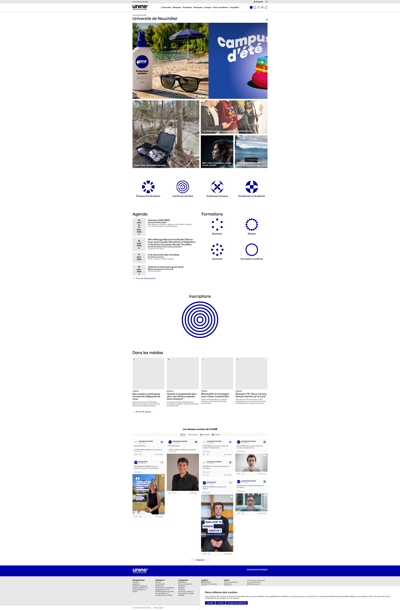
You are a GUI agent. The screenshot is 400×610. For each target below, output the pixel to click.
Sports (203, 586)
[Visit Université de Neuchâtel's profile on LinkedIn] (170, 442)
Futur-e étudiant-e (220, 7)
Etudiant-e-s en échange (199, 316)
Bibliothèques (206, 582)
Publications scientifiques (164, 588)
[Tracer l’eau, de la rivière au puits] (165, 134)
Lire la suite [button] (138, 451)
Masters (181, 588)
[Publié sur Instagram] (162, 462)
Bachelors (182, 586)
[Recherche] (267, 2)
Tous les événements (145, 278)
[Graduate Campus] (217, 188)
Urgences (136, 584)
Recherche (198, 7)
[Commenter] (207, 454)
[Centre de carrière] (182, 188)
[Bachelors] (217, 225)
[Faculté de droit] (262, 7)
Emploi (134, 591)
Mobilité (181, 595)
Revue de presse (143, 411)
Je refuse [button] (220, 603)
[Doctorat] (217, 250)
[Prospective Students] (148, 188)
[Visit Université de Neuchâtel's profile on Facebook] (136, 442)
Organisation (160, 584)
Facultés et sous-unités (163, 595)
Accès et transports (139, 586)
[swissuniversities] (257, 570)
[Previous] (138, 62)
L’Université (166, 7)
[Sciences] (258, 7)
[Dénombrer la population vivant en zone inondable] (251, 151)
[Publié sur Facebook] (162, 442)
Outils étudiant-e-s (139, 589)
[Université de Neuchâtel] (140, 7)
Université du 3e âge (186, 593)
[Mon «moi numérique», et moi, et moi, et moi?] (217, 151)
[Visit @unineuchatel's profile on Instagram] (136, 462)
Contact (135, 582)
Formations (187, 7)
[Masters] (251, 225)
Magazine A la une (162, 589)
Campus (207, 7)
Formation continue (185, 591)
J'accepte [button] (210, 603)
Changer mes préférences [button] (237, 603)
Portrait (158, 582)
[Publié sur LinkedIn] (196, 442)
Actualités (234, 7)
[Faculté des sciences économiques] (266, 7)
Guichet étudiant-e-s (140, 588)
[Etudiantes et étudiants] (251, 188)
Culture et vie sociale (209, 584)
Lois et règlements (162, 593)
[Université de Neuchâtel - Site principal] (140, 571)
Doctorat (181, 589)
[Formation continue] (251, 250)
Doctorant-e (228, 586)
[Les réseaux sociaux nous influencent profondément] (234, 117)
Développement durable (164, 591)
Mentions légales (158, 607)
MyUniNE (259, 2)
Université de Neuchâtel (141, 1)
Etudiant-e (228, 584)
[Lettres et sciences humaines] (254, 7)
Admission (176, 7)
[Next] (262, 62)
